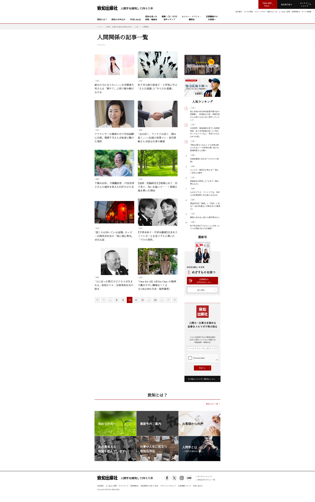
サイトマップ (123, 485)
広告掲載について (184, 485)
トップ (99, 27)
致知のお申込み (118, 19)
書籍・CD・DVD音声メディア (169, 18)
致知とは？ (102, 19)
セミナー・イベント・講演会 (192, 18)
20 (155, 299)
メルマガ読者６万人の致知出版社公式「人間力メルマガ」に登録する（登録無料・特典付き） (202, 339)
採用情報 (133, 486)
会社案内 (100, 485)
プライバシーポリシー (168, 485)
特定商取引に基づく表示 (149, 485)
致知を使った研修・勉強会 (151, 18)
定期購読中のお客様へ (212, 18)
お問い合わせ (198, 485)
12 (142, 299)
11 (136, 299)
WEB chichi (135, 19)
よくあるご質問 (111, 485)
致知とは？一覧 (212, 404)
